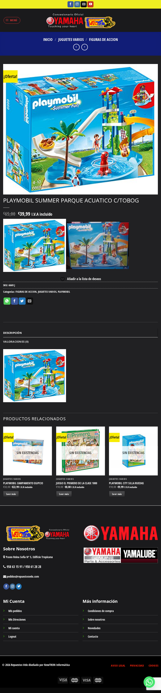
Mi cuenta (14, 628)
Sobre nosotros (96, 619)
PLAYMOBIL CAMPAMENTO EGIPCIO (23, 483)
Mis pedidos (15, 611)
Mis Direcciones (17, 619)
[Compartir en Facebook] (14, 301)
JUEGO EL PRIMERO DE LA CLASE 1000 (76, 483)
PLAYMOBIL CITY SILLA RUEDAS (126, 483)
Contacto (93, 636)
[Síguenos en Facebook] (71, 4)
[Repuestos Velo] (80, 20)
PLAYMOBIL (64, 292)
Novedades (94, 628)
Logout (12, 636)
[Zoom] (9, 189)
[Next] (158, 465)
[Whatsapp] (149, 682)
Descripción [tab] (12, 333)
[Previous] (3, 465)
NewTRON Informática (57, 665)
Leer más (11, 494)
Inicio (48, 39)
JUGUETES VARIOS (71, 39)
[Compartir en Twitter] (22, 301)
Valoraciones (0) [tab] (16, 341)
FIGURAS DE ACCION (103, 39)
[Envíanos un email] (84, 4)
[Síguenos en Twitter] (19, 586)
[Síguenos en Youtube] (90, 4)
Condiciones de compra (101, 611)
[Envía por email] (29, 301)
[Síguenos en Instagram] (77, 4)
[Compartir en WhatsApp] (7, 301)
